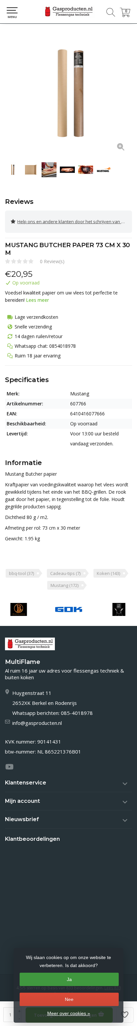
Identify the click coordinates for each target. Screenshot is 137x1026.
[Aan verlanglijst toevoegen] (125, 1015)
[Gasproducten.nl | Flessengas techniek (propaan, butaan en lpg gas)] (68, 11)
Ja (69, 979)
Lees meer (37, 300)
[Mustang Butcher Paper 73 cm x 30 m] (68, 93)
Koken (108, 573)
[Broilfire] (18, 609)
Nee (69, 999)
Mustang (64, 585)
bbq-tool (21, 573)
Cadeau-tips (65, 573)
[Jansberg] (118, 609)
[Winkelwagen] (125, 15)
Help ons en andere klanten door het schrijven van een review (74, 222)
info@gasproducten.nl (37, 723)
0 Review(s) (52, 261)
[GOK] (68, 609)
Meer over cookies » (68, 1013)
